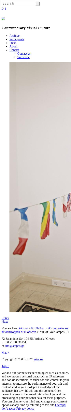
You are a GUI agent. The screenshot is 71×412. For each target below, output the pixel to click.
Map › (5, 352)
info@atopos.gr (14, 345)
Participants (16, 39)
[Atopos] (3, 17)
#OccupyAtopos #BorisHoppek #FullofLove (35, 330)
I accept (60, 405)
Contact (14, 50)
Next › (5, 321)
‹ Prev (5, 318)
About (13, 46)
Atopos (23, 328)
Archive (14, 35)
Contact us (24, 53)
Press (12, 42)
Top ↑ (5, 366)
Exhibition (37, 328)
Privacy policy (25, 408)
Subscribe (23, 57)
